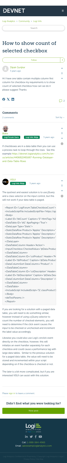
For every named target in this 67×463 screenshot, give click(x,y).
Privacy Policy (29, 459)
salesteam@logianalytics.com (37, 445)
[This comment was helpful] (62, 128)
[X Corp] (8, 99)
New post (33, 410)
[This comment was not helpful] (62, 138)
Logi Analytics (8, 21)
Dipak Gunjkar (17, 67)
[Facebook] (3, 99)
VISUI (13, 179)
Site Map (39, 459)
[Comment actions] (62, 144)
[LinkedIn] (12, 99)
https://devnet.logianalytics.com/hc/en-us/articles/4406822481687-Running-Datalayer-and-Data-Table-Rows (28, 157)
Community (24, 21)
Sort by (59, 117)
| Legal (60, 456)
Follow (34, 60)
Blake (5, 133)
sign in (12, 393)
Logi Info (37, 21)
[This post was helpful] (62, 68)
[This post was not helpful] (62, 78)
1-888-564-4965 (36, 442)
